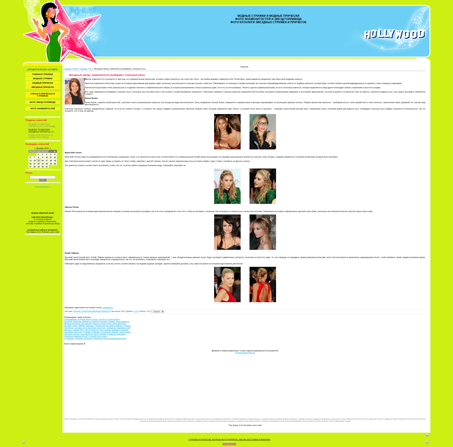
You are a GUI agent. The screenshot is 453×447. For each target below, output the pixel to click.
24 (47, 164)
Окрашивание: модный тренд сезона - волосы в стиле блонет (92, 319)
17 (47, 160)
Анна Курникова (293, 421)
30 (43, 167)
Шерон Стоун (279, 421)
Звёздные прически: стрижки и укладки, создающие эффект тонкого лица (97, 332)
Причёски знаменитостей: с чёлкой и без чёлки (85, 336)
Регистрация (242, 353)
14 (34, 160)
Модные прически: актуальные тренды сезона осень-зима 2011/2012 (95, 324)
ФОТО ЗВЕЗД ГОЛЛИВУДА (43, 102)
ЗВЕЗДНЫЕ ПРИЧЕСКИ (42, 87)
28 (34, 167)
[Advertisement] (154, 382)
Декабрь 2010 (42, 148)
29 (39, 167)
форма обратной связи (42, 213)
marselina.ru (107, 307)
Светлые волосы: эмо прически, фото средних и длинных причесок (94, 334)
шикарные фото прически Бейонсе (168, 421)
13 (30, 160)
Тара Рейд (333, 421)
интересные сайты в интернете (42, 230)
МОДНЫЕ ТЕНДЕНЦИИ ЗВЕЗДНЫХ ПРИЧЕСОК (39, 131)
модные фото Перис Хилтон (114, 419)
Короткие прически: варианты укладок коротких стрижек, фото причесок (96, 321)
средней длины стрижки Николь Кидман (265, 419)
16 (43, 160)
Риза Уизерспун (264, 421)
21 (34, 164)
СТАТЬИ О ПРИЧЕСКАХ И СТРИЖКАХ (42, 95)
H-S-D (136, 311)
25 (51, 164)
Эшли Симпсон (309, 421)
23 (43, 164)
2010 (76, 69)
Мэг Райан (322, 421)
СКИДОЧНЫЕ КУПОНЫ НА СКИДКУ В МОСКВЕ (40, 136)
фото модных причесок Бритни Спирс (82, 419)
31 (47, 167)
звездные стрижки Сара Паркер (241, 421)
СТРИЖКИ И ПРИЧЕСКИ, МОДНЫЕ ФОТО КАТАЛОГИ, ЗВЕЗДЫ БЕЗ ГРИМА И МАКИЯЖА (229, 440)
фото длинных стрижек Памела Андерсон (303, 419)
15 (39, 160)
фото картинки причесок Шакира (206, 419)
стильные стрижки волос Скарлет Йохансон (205, 421)
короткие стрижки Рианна (234, 419)
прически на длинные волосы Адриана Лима (377, 419)
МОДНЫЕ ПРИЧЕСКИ (42, 83)
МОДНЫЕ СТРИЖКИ (42, 78)
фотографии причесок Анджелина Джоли (146, 419)
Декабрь (83, 69)
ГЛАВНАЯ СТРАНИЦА (42, 74)
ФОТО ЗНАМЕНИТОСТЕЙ (42, 109)
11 (51, 157)
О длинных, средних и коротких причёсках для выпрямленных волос (95, 338)
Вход (251, 353)
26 (55, 164)
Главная (67, 69)
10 (47, 157)
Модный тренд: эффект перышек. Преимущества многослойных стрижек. (97, 326)
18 (51, 160)
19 (55, 160)
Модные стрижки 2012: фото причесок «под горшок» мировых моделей (96, 330)
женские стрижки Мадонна (178, 419)
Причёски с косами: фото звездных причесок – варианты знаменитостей (97, 328)
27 (30, 167)
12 (55, 157)
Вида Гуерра (345, 421)
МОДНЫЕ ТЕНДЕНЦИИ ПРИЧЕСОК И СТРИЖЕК (39, 125)
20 (30, 164)
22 (39, 164)
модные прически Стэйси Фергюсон (339, 419)
